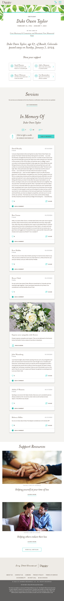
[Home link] (7, 2)
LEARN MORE (32, 494)
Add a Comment (19, 206)
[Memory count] (23, 129)
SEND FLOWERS (19, 345)
